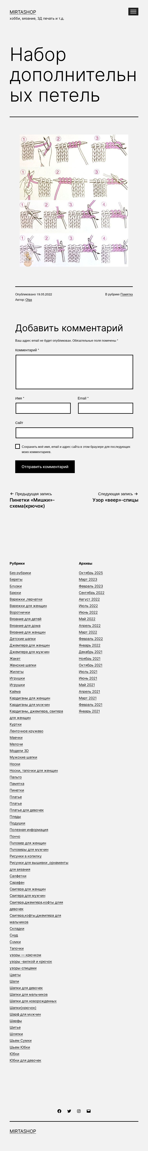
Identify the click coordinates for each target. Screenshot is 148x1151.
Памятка (126, 294)
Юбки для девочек (25, 1060)
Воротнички (20, 612)
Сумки (15, 942)
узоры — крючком (25, 955)
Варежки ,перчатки (26, 599)
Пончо (15, 836)
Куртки (16, 724)
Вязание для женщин (27, 632)
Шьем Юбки (20, 1047)
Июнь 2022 (88, 612)
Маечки (16, 738)
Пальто (16, 777)
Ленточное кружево (26, 731)
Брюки (15, 593)
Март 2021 (88, 698)
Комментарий (27, 349)
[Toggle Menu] (133, 11)
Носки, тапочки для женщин (34, 770)
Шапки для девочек (26, 988)
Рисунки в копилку (26, 856)
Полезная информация (29, 830)
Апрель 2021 (89, 691)
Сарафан (17, 882)
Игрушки (17, 678)
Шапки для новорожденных (33, 1001)
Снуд (14, 935)
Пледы (15, 817)
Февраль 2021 (90, 705)
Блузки (16, 586)
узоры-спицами (23, 968)
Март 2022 (88, 632)
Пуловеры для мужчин (29, 849)
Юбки (14, 1054)
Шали (14, 981)
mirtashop (23, 12)
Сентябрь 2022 (91, 593)
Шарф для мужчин (25, 1014)
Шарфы (16, 1021)
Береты (16, 579)
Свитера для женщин (28, 889)
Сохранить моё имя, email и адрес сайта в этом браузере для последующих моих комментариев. (76, 449)
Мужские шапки (23, 757)
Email (83, 397)
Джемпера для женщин (30, 645)
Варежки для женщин (28, 606)
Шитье (15, 1027)
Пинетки (17, 790)
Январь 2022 (89, 645)
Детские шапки (23, 639)
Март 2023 (88, 579)
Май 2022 (87, 619)
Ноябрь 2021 (89, 659)
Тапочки (17, 948)
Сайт (19, 422)
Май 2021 (87, 685)
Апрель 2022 (90, 626)
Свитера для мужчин (27, 896)
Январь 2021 (89, 711)
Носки (15, 764)
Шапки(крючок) (23, 1008)
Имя (19, 397)
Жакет (15, 659)
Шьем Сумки (21, 1040)
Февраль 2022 (91, 639)
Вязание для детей (25, 619)
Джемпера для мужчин (29, 652)
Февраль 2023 (91, 586)
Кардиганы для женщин (30, 698)
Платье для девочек (27, 810)
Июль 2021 (88, 672)
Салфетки (18, 876)
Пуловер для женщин (28, 843)
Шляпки (16, 1034)
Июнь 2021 (88, 678)
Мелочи (16, 744)
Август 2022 (89, 599)
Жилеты (17, 672)
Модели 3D (19, 751)
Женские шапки (23, 665)
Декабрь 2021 (90, 652)
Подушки (17, 823)
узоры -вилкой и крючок (31, 961)
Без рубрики (20, 573)
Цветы (15, 975)
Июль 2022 (88, 606)
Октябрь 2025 (91, 573)
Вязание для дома (25, 626)
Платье (16, 797)
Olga (28, 299)
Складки (17, 929)
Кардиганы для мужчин (30, 705)
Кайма (15, 691)
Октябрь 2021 (90, 665)
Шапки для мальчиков (29, 994)
